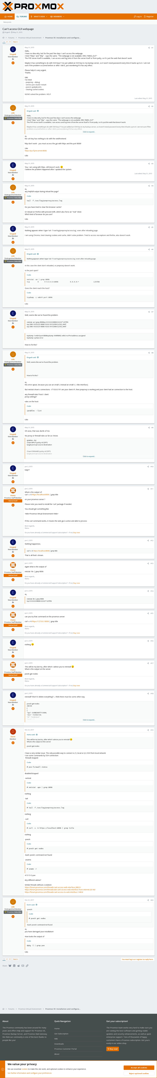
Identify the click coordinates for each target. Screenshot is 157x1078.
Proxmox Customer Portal (65, 1049)
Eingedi (7, 32)
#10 (152, 466)
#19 (152, 730)
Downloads (59, 1044)
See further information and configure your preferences (30, 1073)
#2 (152, 106)
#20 (152, 900)
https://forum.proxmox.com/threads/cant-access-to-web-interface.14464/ (54, 892)
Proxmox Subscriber (14, 118)
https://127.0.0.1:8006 (40, 621)
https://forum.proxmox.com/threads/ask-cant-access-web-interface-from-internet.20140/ (60, 889)
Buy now (76, 532)
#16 (152, 641)
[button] (46, 16)
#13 (152, 563)
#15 (152, 613)
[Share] (149, 48)
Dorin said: (31, 905)
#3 (152, 163)
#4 (152, 186)
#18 (152, 693)
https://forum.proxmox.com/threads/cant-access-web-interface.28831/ (53, 887)
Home (57, 1028)
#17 (152, 663)
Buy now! (114, 1049)
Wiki (56, 1038)
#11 (152, 489)
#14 (152, 591)
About (56, 1054)
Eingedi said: (31, 111)
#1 (152, 48)
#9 (152, 427)
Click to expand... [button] (89, 132)
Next (15, 42)
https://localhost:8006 (40, 494)
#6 (152, 249)
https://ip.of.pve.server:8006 (36, 150)
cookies (24, 1069)
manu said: (31, 734)
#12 (152, 540)
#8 (152, 353)
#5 (152, 227)
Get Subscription (61, 1033)
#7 (152, 312)
